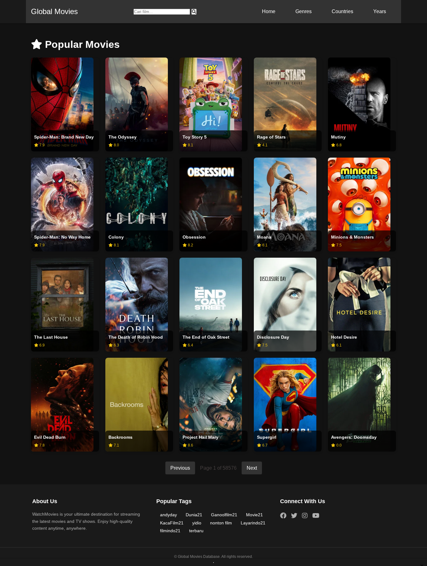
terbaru (196, 530)
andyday (168, 514)
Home (268, 11)
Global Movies (54, 11)
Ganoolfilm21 (224, 514)
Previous (180, 468)
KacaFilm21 (171, 522)
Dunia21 (194, 514)
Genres (303, 11)
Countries (342, 11)
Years (379, 11)
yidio (196, 522)
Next (252, 468)
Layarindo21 (253, 522)
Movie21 (254, 514)
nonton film (221, 522)
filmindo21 (170, 530)
